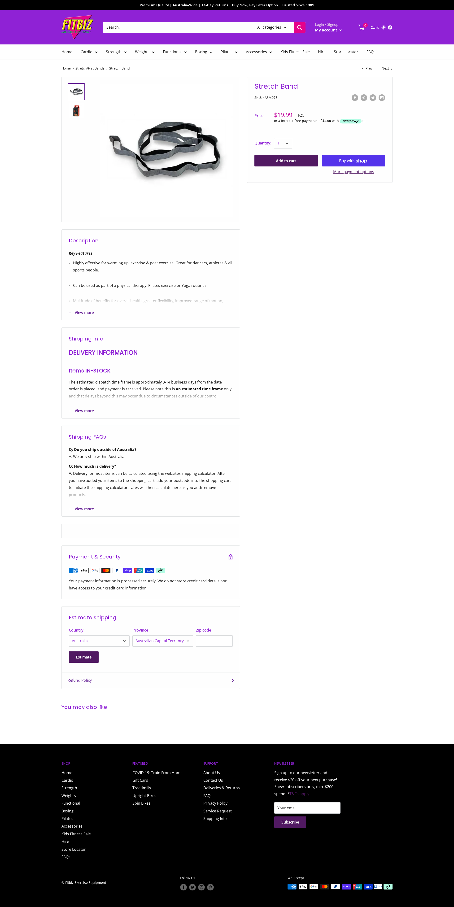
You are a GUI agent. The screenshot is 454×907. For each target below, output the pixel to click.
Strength (114, 51)
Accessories (256, 51)
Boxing (201, 51)
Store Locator (346, 51)
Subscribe (290, 822)
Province (140, 630)
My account (326, 30)
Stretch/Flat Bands (90, 68)
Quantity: (262, 143)
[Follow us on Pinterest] (210, 887)
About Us (211, 772)
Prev (369, 68)
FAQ (206, 795)
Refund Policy (80, 680)
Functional (172, 51)
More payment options (353, 171)
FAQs (371, 51)
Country (76, 630)
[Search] (300, 27)
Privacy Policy (215, 803)
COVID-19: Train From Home (157, 772)
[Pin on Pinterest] (364, 97)
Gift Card (140, 780)
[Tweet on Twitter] (373, 97)
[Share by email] (382, 97)
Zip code (203, 630)
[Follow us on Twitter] (192, 887)
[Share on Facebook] (355, 97)
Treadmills (141, 787)
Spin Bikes (141, 803)
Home (66, 51)
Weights (142, 51)
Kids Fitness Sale (295, 51)
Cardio (86, 51)
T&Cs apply (299, 793)
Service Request (217, 811)
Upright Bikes (144, 795)
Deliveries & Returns (221, 787)
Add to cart (286, 161)
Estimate (84, 657)
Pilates (226, 51)
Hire (322, 51)
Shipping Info (215, 818)
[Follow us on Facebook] (183, 887)
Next (385, 68)
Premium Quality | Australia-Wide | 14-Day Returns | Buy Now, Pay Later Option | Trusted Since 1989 (227, 5)
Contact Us (213, 780)
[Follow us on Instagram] (201, 887)
